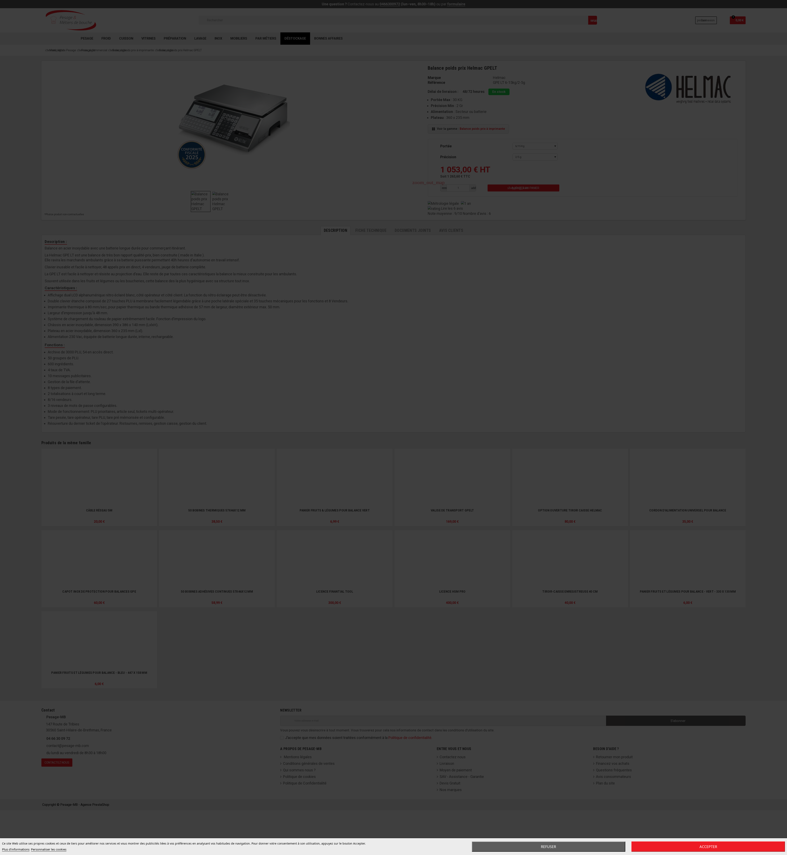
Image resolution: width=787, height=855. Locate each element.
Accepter (708, 846)
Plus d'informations (16, 849)
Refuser (548, 846)
